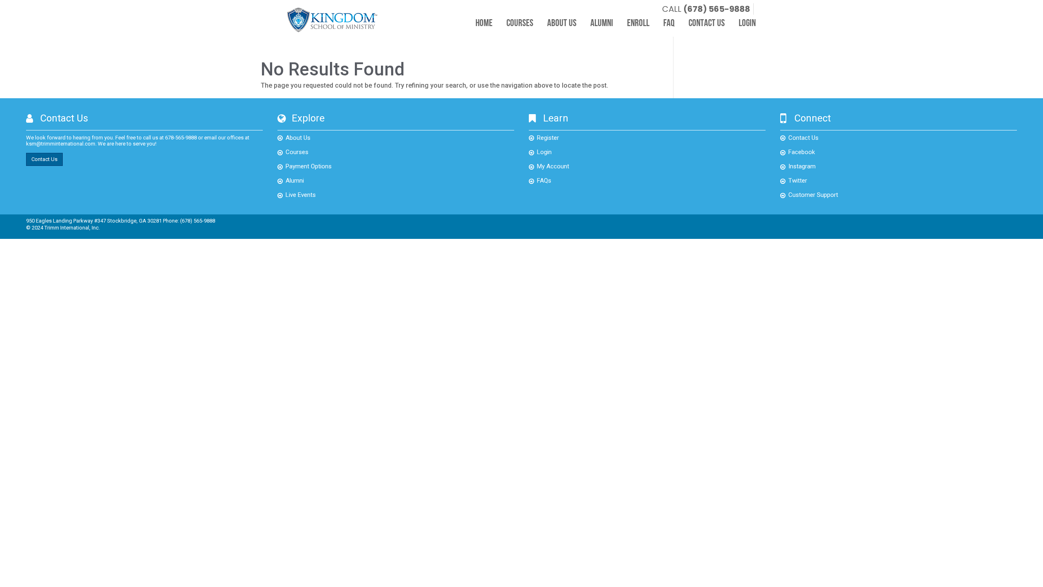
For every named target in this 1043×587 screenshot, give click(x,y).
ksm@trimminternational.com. (61, 144)
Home (484, 24)
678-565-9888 (181, 138)
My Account (553, 166)
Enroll (638, 24)
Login (747, 24)
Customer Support (813, 195)
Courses (519, 24)
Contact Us (707, 24)
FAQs (544, 180)
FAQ (669, 24)
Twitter (797, 180)
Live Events (301, 195)
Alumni (601, 24)
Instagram (802, 166)
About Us (562, 24)
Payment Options (309, 166)
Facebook (801, 152)
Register (548, 137)
